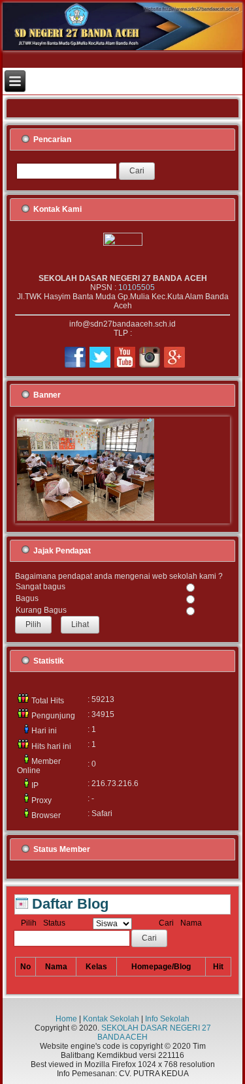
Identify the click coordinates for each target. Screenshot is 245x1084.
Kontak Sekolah (111, 1018)
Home (66, 1018)
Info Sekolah (167, 1018)
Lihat (80, 624)
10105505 (136, 287)
